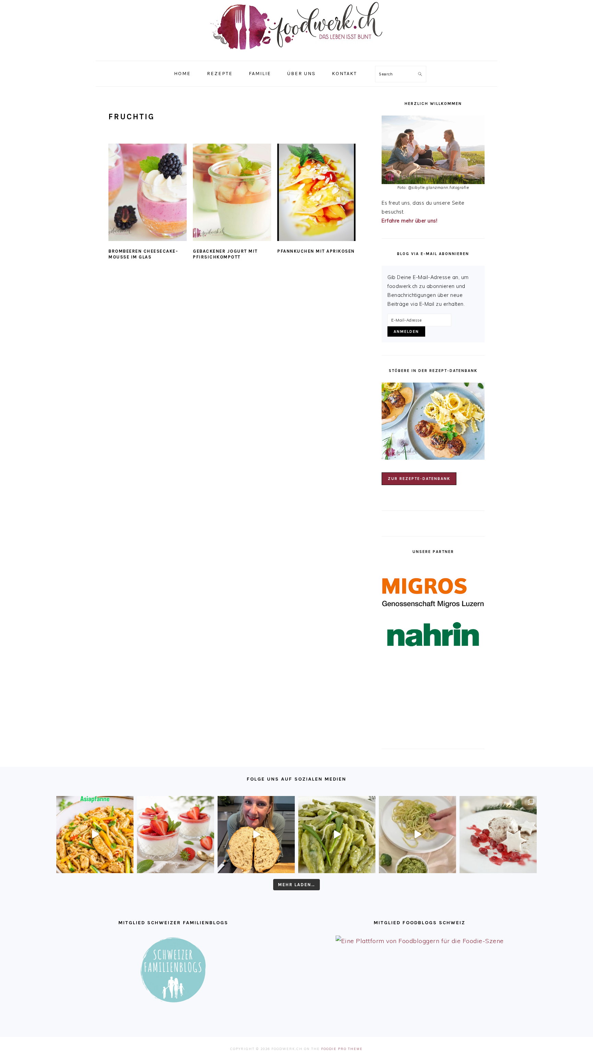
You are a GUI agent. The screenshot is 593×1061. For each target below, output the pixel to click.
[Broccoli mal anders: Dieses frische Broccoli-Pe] (417, 834)
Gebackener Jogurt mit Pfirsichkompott (225, 254)
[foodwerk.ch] (296, 53)
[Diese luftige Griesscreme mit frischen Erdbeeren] (175, 834)
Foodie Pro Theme (342, 1049)
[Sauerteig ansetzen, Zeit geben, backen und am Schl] (256, 834)
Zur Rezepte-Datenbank (419, 478)
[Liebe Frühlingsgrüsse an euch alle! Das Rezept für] (336, 834)
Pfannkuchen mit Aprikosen (316, 251)
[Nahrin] (433, 634)
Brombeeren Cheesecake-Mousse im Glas (143, 254)
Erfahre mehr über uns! (409, 221)
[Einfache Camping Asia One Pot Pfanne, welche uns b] (94, 834)
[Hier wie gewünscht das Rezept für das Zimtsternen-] (498, 834)
